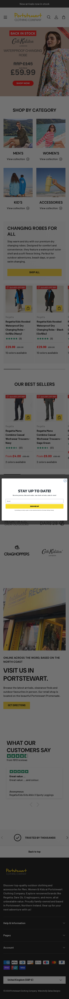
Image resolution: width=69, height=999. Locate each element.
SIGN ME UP (34, 506)
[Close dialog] (65, 480)
